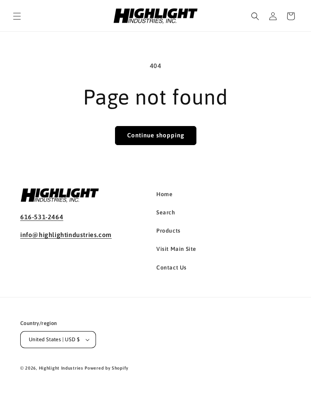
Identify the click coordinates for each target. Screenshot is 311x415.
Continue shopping (155, 135)
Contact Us (171, 267)
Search (165, 212)
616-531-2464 (41, 216)
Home (164, 194)
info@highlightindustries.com (66, 234)
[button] (17, 16)
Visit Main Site (176, 249)
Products (168, 230)
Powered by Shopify (106, 368)
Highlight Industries (61, 368)
